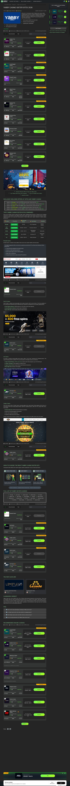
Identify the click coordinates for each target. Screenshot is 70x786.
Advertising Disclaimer (41, 30)
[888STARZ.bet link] (6, 715)
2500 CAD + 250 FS (27, 702)
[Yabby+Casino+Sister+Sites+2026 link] (8, 729)
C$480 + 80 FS (28, 456)
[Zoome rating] (12, 702)
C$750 (28, 94)
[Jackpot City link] (6, 43)
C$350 (28, 107)
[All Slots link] (6, 132)
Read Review (20, 43)
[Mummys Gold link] (6, 157)
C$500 (28, 157)
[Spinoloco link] (6, 659)
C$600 (28, 144)
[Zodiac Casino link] (6, 456)
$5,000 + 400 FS (28, 529)
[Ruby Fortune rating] (12, 93)
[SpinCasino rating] (12, 55)
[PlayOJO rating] (12, 80)
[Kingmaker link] (6, 674)
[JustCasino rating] (12, 528)
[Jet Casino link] (6, 394)
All (5, 33)
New (18, 33)
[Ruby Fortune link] (6, 93)
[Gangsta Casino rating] (12, 689)
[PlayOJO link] (6, 80)
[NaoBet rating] (12, 645)
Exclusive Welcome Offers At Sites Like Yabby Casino (26, 191)
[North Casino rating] (12, 345)
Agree (61, 783)
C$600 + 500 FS (28, 394)
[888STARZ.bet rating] (12, 715)
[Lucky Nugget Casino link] (6, 68)
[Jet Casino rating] (12, 393)
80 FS (28, 81)
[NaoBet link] (6, 646)
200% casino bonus (18, 361)
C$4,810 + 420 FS (28, 690)
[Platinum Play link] (6, 119)
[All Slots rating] (12, 131)
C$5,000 (27, 347)
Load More (24, 165)
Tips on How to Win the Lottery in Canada (57, 30)
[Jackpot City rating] (12, 43)
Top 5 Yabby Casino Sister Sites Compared (18, 193)
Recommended (12, 33)
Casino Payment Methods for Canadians (57, 32)
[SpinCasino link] (6, 55)
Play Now (39, 42)
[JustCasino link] (6, 528)
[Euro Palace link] (6, 144)
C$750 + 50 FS (28, 674)
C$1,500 (27, 132)
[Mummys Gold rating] (12, 157)
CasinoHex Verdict (25, 195)
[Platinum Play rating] (12, 119)
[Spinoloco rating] (12, 658)
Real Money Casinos (26, 1)
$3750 (28, 292)
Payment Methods (13, 1)
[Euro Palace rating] (12, 144)
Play (48, 775)
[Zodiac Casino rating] (12, 455)
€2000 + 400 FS (28, 659)
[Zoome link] (6, 702)
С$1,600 (27, 43)
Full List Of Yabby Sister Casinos (35, 193)
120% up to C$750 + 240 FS (28, 647)
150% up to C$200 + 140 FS (28, 68)
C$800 (28, 119)
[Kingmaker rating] (12, 673)
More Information (52, 783)
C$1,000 (27, 56)
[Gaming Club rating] (12, 106)
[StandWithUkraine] (64, 1)
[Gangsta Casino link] (6, 690)
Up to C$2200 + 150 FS (28, 715)
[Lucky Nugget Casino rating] (12, 68)
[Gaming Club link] (6, 107)
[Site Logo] (4, 1)
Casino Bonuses (37, 1)
